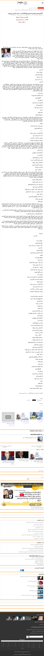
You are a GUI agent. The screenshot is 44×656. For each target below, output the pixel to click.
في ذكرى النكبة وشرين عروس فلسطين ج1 (36, 446)
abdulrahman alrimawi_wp (38, 15)
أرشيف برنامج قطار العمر (39, 527)
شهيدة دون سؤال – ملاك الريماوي (27, 548)
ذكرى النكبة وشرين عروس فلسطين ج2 (7, 446)
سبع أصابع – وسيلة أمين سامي (38, 524)
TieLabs (28, 651)
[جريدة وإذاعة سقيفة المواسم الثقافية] (22, 2)
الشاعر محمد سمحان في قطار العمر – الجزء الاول (35, 529)
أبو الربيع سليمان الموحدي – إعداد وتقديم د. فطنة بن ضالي (36, 461)
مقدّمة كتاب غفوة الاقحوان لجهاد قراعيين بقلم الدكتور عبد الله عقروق (32, 534)
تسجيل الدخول (41, 470)
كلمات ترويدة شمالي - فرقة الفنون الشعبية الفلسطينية (35, 629)
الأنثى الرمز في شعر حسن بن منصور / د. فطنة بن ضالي (23, 460)
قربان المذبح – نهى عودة (39, 560)
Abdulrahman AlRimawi (39, 544)
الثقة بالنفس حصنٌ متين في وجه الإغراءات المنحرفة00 (34, 522)
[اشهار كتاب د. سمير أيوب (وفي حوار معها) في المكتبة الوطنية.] (8, 417)
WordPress (20, 651)
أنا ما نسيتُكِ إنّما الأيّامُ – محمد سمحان (37, 557)
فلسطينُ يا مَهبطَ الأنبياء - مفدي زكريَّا (38, 631)
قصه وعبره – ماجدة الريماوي (38, 538)
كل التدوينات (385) (40, 564)
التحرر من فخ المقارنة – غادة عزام (38, 536)
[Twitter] (21, 570)
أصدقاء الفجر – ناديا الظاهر (39, 561)
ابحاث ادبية (24, 15)
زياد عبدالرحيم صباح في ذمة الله (38, 525)
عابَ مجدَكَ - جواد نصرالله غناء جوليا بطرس (37, 633)
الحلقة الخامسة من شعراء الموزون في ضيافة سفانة (27, 551)
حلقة (22, 15)
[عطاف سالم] (36, 415)
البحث (42, 477)
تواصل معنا (32, 544)
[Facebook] (23, 570)
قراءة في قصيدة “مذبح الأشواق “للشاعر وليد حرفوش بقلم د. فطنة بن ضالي (8, 462)
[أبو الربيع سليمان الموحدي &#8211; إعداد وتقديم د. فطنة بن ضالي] (22, 415)
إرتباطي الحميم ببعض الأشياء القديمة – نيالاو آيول (35, 531)
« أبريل (22, 648)
